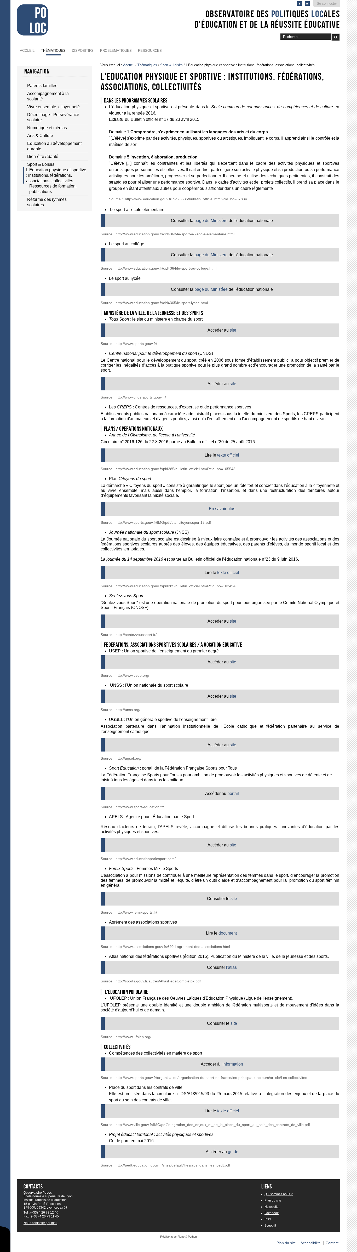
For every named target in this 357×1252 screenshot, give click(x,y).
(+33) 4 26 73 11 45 (45, 1216)
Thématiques (53, 51)
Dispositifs (83, 51)
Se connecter (327, 3)
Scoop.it (270, 1225)
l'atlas (231, 967)
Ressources (150, 51)
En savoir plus (222, 509)
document (227, 933)
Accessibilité (311, 1243)
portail (233, 793)
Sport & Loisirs (171, 65)
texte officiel (228, 455)
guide (233, 1151)
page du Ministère (211, 220)
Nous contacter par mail (40, 1223)
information (232, 1064)
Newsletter (272, 1207)
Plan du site (272, 1200)
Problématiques (116, 51)
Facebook (271, 1213)
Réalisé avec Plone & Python (178, 1236)
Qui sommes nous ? (278, 1194)
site (233, 330)
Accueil (27, 51)
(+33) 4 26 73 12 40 (44, 1212)
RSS (267, 1219)
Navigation (37, 71)
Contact (332, 1243)
